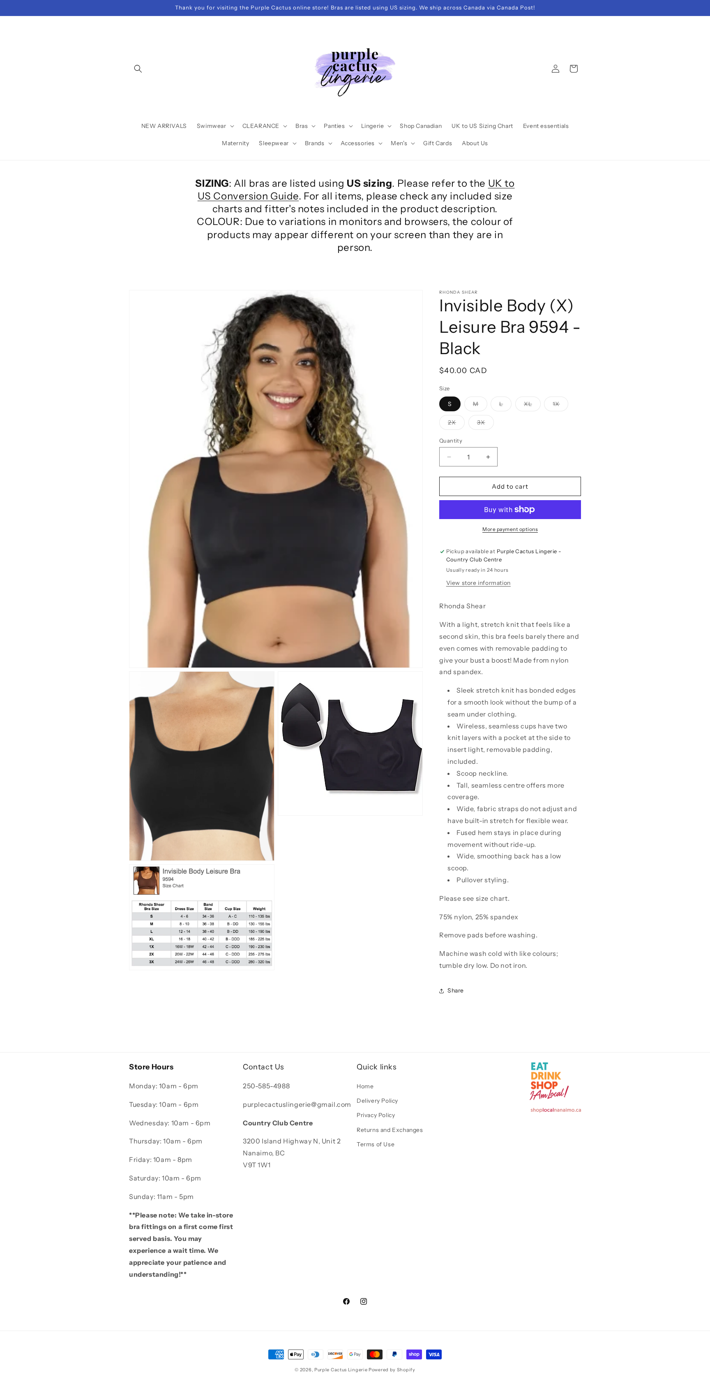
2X (456, 424)
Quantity (450, 440)
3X (485, 424)
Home (365, 1086)
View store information (478, 583)
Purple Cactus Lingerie (340, 1370)
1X (560, 405)
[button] (138, 69)
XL (532, 405)
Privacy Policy (376, 1115)
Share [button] (455, 990)
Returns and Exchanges (390, 1130)
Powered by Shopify (392, 1370)
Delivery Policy (377, 1100)
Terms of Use (375, 1144)
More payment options (510, 529)
